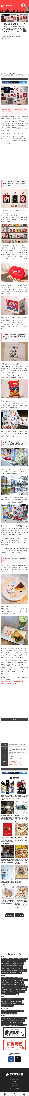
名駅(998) (3, 958)
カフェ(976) (22, 991)
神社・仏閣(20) (4, 1001)
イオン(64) (24, 1025)
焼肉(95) (10, 989)
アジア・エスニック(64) (6, 987)
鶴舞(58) (3, 963)
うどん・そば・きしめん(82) (16, 980)
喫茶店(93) (3, 994)
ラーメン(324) (13, 982)
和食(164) (10, 977)
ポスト (15, 82)
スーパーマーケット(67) (6, 1022)
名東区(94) (3, 972)
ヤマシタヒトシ (6, 38)
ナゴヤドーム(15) (20, 1003)
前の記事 (10, 915)
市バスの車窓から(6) (5, 1013)
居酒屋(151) (23, 989)
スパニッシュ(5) (21, 984)
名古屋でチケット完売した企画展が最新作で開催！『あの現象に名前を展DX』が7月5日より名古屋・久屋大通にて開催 (21, 818)
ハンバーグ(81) (4, 989)
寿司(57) (14, 977)
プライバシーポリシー (14, 1083)
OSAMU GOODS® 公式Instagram (16, 762)
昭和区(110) (19, 968)
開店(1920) (11, 1018)
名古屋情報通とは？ (14, 1081)
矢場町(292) (19, 958)
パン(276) (9, 994)
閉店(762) (16, 1018)
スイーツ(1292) (15, 994)
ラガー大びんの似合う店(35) (18, 1010)
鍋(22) (2, 991)
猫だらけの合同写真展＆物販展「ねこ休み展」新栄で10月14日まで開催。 (21, 881)
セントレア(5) (4, 1006)
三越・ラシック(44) (17, 1025)
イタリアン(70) (20, 982)
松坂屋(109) (3, 1025)
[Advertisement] (14, 56)
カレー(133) (14, 987)
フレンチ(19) (14, 984)
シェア (6, 82)
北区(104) (14, 968)
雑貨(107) (3, 1020)
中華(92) (7, 982)
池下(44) (12, 963)
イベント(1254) (4, 1018)
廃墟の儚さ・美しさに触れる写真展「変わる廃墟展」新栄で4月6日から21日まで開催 (7, 861)
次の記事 (19, 915)
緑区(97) (19, 972)
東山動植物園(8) (12, 1001)
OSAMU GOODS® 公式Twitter (15, 764)
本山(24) (22, 963)
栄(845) (8, 958)
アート (9, 33)
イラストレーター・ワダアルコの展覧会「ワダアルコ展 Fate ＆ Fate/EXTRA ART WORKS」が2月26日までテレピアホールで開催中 (7, 840)
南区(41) (24, 970)
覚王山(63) (17, 963)
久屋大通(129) (13, 958)
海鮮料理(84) (20, 977)
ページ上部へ (14, 1095)
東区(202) (21, 965)
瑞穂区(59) (9, 970)
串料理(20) (25, 980)
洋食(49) (3, 982)
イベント (3, 33)
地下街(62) (14, 1022)
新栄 (15, 33)
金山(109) (3, 961)
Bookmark (24, 82)
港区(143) (20, 970)
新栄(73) (24, 961)
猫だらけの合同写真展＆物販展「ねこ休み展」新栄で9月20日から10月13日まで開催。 (21, 839)
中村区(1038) (9, 965)
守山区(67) (9, 972)
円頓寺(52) (19, 961)
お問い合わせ (14, 1085)
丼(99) (8, 980)
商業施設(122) (16, 1020)
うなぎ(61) (3, 980)
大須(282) (25, 958)
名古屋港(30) (18, 1001)
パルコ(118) (9, 1025)
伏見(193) (8, 961)
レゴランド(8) (11, 1006)
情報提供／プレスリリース (14, 1079)
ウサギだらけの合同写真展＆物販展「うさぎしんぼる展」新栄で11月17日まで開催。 (7, 902)
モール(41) (23, 1020)
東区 (12, 33)
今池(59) (7, 963)
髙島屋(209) (20, 1022)
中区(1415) (15, 965)
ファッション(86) (22, 1018)
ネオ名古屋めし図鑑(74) (6, 1010)
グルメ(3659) (4, 977)
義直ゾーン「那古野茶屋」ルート (10, 683)
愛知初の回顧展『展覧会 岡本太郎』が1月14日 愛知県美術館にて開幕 (21, 797)
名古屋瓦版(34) (14, 1013)
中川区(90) (14, 970)
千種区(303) (3, 968)
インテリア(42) (9, 1020)
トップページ (5, 1095)
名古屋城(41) (4, 1003)
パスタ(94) (3, 984)
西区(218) (9, 968)
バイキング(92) (16, 991)
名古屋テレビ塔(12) (12, 1003)
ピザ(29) (8, 984)
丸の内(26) (14, 961)
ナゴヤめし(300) (8, 991)
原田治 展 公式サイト (13, 761)
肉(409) (19, 987)
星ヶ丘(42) (3, 965)
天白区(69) (14, 972)
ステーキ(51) (25, 987)
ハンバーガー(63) (16, 989)
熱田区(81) (3, 970)
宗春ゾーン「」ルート (13, 681)
